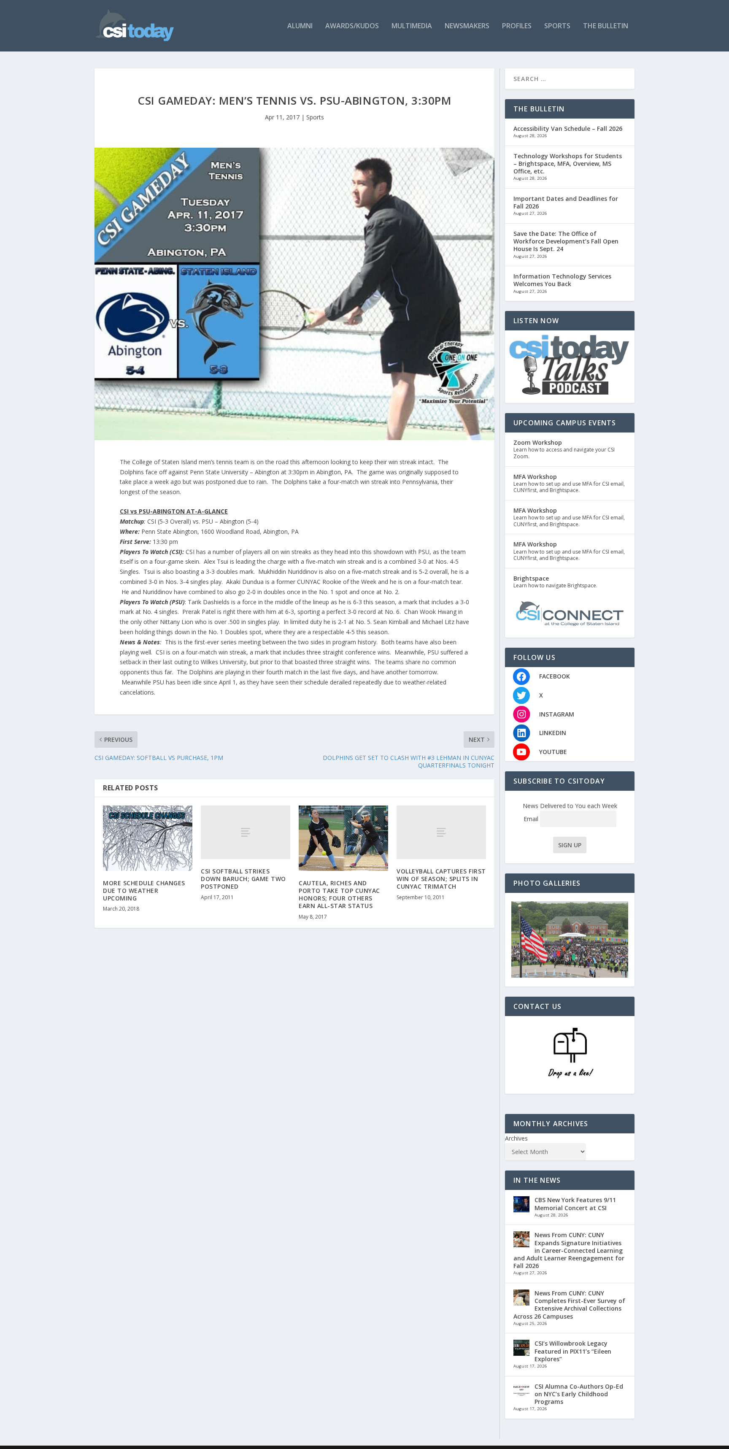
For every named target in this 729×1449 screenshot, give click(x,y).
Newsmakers (467, 26)
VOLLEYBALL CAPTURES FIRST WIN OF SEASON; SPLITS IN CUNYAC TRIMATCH (441, 878)
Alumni (300, 26)
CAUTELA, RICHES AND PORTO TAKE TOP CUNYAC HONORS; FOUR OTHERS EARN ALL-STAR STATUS (339, 894)
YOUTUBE (553, 752)
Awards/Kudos (352, 26)
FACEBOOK (554, 676)
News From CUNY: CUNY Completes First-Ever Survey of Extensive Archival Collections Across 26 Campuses (569, 1304)
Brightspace (531, 578)
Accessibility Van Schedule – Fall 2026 (567, 128)
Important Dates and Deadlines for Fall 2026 (565, 202)
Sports (557, 26)
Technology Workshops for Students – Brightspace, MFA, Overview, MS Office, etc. (567, 163)
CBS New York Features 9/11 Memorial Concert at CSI (575, 1203)
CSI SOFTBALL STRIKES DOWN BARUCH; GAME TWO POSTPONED (243, 878)
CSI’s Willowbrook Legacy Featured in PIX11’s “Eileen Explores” (573, 1350)
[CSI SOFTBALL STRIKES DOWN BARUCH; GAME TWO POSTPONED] (245, 832)
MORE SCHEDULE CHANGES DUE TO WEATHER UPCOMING (144, 890)
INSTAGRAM (556, 714)
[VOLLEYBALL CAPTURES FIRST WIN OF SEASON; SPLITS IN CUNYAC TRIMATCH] (441, 832)
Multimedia (412, 26)
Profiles (517, 26)
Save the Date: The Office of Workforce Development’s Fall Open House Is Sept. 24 (565, 241)
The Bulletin (605, 26)
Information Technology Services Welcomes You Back (562, 280)
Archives (516, 1138)
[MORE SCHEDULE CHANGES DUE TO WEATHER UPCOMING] (147, 838)
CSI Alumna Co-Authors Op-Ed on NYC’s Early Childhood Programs (579, 1394)
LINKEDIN (552, 733)
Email (532, 819)
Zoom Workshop (537, 442)
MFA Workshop (535, 477)
